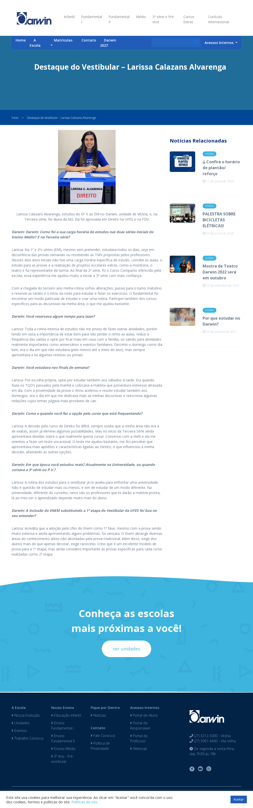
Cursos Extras (188, 19)
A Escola (35, 43)
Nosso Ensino (62, 707)
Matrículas (63, 40)
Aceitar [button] (238, 799)
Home (21, 40)
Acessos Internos (144, 707)
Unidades (21, 723)
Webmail (139, 748)
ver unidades (126, 649)
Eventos (20, 730)
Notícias (99, 715)
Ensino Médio (64, 748)
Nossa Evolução (26, 715)
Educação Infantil (67, 715)
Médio (141, 16)
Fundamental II (118, 19)
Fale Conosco (103, 735)
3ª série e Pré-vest (163, 19)
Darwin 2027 (108, 43)
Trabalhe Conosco (28, 738)
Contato (89, 40)
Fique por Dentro (105, 707)
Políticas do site (84, 801)
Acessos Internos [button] (219, 42)
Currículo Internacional (218, 19)
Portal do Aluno (145, 715)
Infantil (69, 16)
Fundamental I (91, 19)
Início (15, 118)
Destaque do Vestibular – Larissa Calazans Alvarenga (61, 118)
